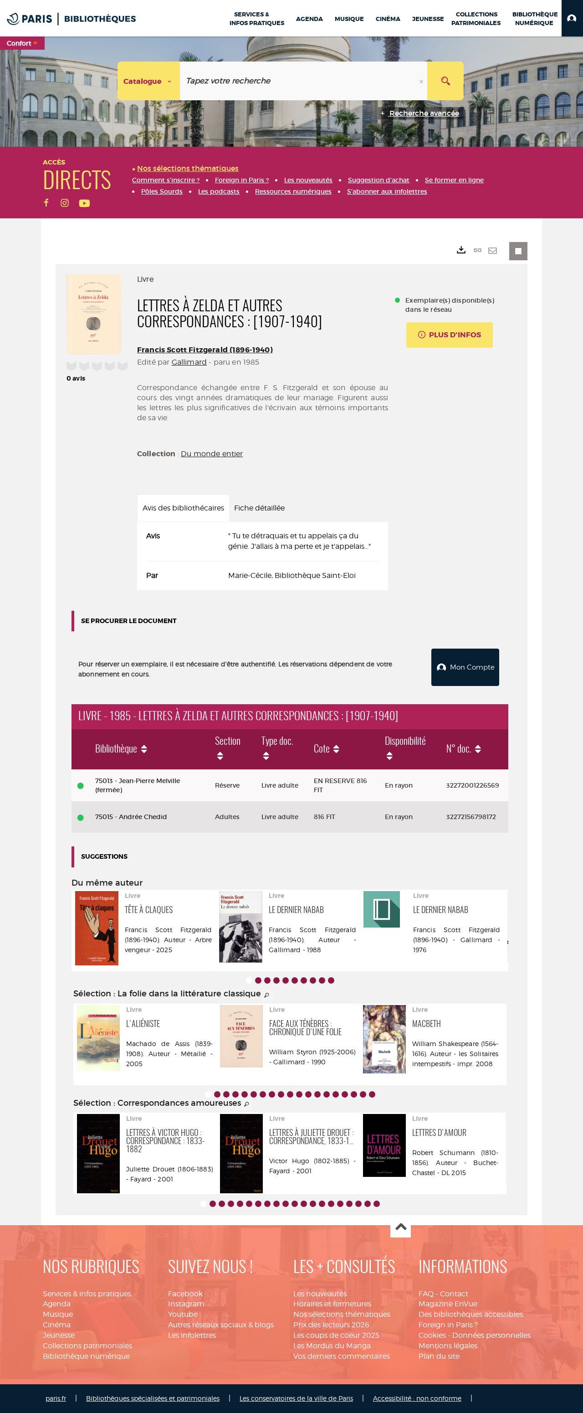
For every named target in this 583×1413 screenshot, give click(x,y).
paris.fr (56, 1398)
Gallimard (189, 362)
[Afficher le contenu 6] (295, 980)
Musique (58, 1314)
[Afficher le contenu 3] (267, 980)
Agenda (57, 1304)
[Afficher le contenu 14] (326, 1094)
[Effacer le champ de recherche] (422, 81)
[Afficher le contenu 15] (335, 1094)
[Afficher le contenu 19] (372, 1094)
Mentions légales (448, 1345)
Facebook (185, 1293)
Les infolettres (192, 1335)
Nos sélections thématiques (341, 1314)
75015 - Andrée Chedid (131, 817)
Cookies (432, 1335)
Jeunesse (59, 1335)
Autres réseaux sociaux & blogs (221, 1324)
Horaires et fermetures (332, 1304)
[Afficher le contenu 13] (317, 1094)
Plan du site (439, 1356)
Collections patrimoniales (87, 1345)
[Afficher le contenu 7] (304, 980)
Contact (454, 1293)
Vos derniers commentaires (341, 1356)
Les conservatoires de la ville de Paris (296, 1398)
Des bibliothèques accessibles (471, 1314)
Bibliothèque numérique (86, 1356)
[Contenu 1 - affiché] (249, 980)
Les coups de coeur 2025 (336, 1335)
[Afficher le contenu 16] (345, 1094)
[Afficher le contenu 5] (285, 980)
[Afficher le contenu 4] (276, 980)
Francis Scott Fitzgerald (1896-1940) (205, 350)
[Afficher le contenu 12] (308, 1094)
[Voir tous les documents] (267, 995)
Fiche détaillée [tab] (259, 508)
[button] (572, 18)
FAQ (426, 1293)
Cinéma (57, 1324)
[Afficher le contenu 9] (322, 980)
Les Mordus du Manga (332, 1345)
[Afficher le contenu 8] (313, 980)
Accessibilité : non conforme (417, 1398)
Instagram (186, 1304)
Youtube (183, 1314)
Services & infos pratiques (87, 1293)
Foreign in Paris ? (448, 1324)
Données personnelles (491, 1335)
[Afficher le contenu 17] (354, 1094)
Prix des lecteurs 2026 (331, 1324)
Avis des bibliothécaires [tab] (183, 508)
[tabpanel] (262, 556)
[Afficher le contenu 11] (299, 1094)
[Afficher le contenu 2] (258, 980)
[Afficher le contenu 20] (376, 1204)
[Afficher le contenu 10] (331, 980)
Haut (400, 1228)
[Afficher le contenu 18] (363, 1094)
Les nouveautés (320, 1293)
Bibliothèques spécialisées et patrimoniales (153, 1398)
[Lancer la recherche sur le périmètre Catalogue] (445, 81)
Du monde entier (212, 453)
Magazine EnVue (448, 1304)
